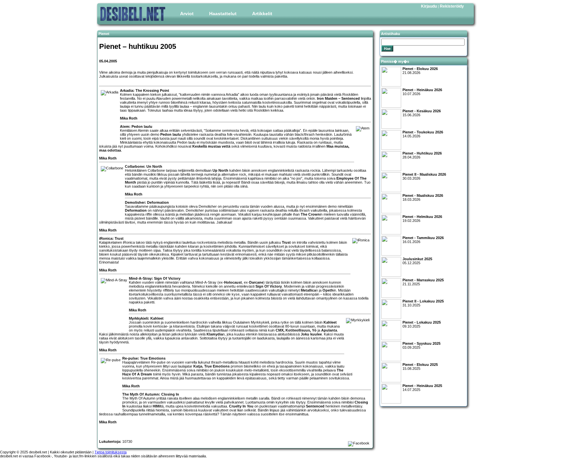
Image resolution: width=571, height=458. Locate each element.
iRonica (129, 242)
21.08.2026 (420, 71)
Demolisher (208, 206)
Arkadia (232, 94)
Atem (142, 130)
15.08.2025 (420, 366)
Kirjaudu (429, 6)
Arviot (187, 13)
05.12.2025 (417, 261)
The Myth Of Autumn (138, 398)
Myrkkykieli (260, 322)
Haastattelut (223, 13)
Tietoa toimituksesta (111, 452)
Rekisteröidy (452, 6)
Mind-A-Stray (205, 282)
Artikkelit (262, 13)
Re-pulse (158, 362)
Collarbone (156, 170)
